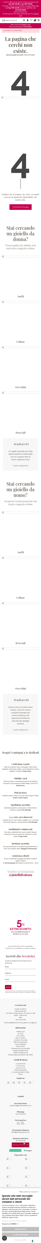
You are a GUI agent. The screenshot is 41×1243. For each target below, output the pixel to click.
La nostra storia (20, 1063)
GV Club (20, 1034)
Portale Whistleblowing (20, 1050)
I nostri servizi (20, 1066)
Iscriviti (8, 987)
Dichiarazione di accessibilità (20, 1048)
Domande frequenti (20, 1070)
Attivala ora (20, 785)
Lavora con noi (20, 1068)
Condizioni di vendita (20, 1040)
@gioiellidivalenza (20, 875)
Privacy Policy (20, 1046)
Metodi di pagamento (20, 1042)
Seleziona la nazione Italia (20, 1145)
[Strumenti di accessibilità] (32, 1241)
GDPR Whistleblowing (20, 1053)
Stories (20, 1074)
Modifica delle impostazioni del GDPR (20, 1055)
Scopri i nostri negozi (20, 798)
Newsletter (31, 991)
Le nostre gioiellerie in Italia (20, 1072)
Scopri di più (26, 771)
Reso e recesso (21, 1038)
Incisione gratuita (20, 1044)
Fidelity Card (20, 778)
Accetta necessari (20, 1235)
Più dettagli (26, 810)
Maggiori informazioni (29, 848)
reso (29, 6)
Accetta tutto (20, 1229)
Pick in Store (20, 1036)
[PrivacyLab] (13, 1224)
